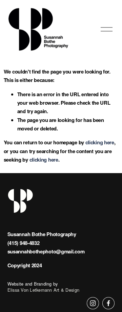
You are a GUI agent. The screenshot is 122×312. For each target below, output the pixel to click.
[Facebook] (108, 303)
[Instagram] (93, 303)
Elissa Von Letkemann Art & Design (43, 290)
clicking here (99, 142)
